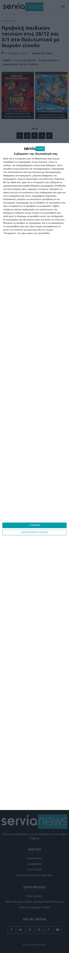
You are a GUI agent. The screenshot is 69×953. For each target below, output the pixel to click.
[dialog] (34, 476)
